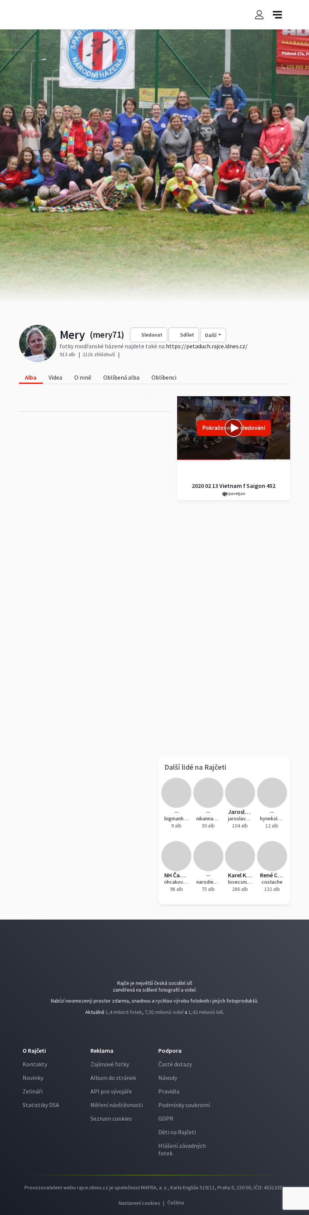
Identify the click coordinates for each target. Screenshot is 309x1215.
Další (211, 335)
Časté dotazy (175, 1064)
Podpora (170, 1050)
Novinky (33, 1077)
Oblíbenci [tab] (163, 377)
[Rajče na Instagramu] (160, 1032)
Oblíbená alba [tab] (121, 377)
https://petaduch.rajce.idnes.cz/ (207, 346)
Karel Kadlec (240, 875)
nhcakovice (176, 882)
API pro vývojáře (111, 1091)
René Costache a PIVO (272, 875)
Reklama (101, 1050)
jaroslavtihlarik (240, 818)
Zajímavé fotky (109, 1064)
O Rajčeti (34, 1050)
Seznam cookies (111, 1118)
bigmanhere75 (176, 818)
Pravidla (168, 1091)
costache (272, 882)
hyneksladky (272, 818)
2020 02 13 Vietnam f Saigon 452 (233, 485)
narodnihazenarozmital (208, 882)
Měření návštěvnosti (116, 1105)
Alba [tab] (31, 377)
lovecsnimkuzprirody (240, 882)
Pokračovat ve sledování (233, 427)
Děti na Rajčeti (177, 1132)
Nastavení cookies (139, 1203)
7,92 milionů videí (164, 1012)
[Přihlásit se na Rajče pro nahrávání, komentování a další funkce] (259, 15)
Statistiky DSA (41, 1105)
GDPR (165, 1118)
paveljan (236, 493)
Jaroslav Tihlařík (240, 811)
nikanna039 (208, 818)
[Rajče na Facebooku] (149, 1032)
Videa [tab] (55, 377)
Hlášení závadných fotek (182, 1149)
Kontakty (35, 1064)
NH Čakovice (176, 875)
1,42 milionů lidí (205, 1012)
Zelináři (33, 1091)
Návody (167, 1077)
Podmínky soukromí (184, 1105)
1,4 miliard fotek (124, 1012)
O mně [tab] (82, 377)
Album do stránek (113, 1077)
